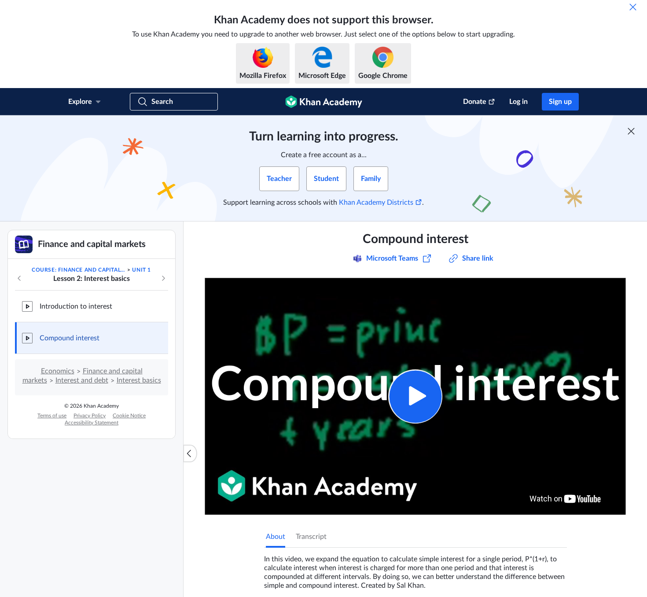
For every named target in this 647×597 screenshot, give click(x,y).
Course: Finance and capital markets (79, 270)
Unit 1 (141, 270)
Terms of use (51, 415)
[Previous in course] (19, 278)
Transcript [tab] (311, 536)
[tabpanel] (415, 569)
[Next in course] (163, 278)
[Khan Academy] (323, 101)
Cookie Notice (129, 415)
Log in (518, 101)
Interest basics (139, 380)
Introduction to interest (76, 306)
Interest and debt (81, 380)
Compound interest (69, 338)
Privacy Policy (90, 415)
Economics (57, 371)
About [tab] (275, 536)
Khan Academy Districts (376, 202)
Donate (474, 101)
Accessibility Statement (91, 422)
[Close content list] (190, 453)
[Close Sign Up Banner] (631, 131)
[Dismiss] (633, 7)
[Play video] (415, 396)
